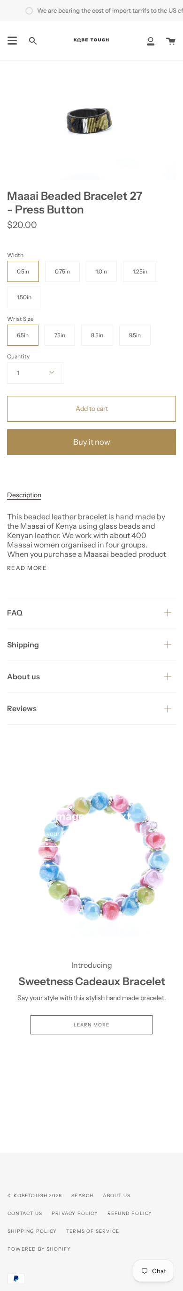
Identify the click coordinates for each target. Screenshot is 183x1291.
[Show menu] (12, 40)
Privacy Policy (75, 1213)
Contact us (25, 1213)
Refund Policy (129, 1213)
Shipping (23, 644)
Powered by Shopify (39, 1249)
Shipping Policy (32, 1231)
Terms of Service (92, 1231)
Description (24, 495)
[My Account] (150, 40)
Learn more (92, 1025)
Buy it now (91, 442)
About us (23, 676)
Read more (27, 568)
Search (82, 1195)
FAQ (15, 612)
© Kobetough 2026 (35, 1195)
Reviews (22, 708)
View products (91, 856)
